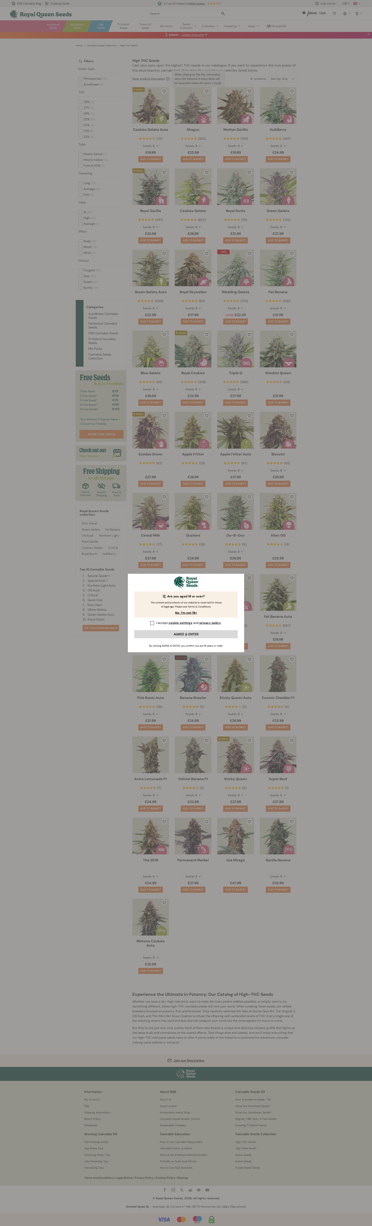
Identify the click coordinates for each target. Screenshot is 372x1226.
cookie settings (180, 623)
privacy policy (210, 623)
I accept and (188, 623)
